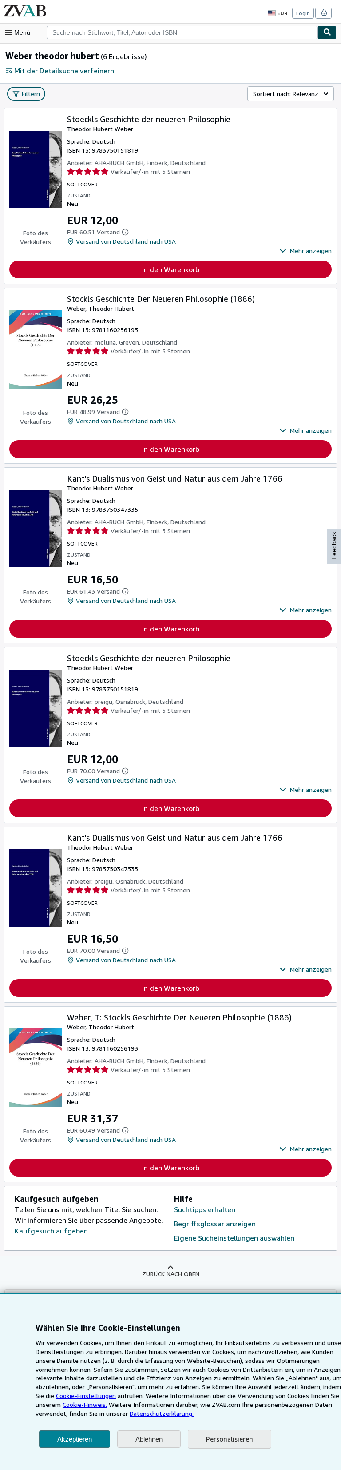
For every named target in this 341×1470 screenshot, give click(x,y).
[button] (305, 250)
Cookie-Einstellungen (86, 1395)
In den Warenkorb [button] (170, 269)
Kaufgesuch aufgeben (51, 1230)
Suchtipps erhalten (204, 1209)
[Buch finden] (327, 32)
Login (303, 13)
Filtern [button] (31, 93)
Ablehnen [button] (149, 1439)
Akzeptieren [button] (74, 1439)
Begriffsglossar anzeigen (215, 1223)
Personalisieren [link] (229, 1439)
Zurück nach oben (170, 1273)
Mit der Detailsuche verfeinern (64, 70)
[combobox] (182, 32)
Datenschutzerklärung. (162, 1413)
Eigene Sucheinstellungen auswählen (234, 1237)
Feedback (333, 546)
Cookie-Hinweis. (85, 1404)
